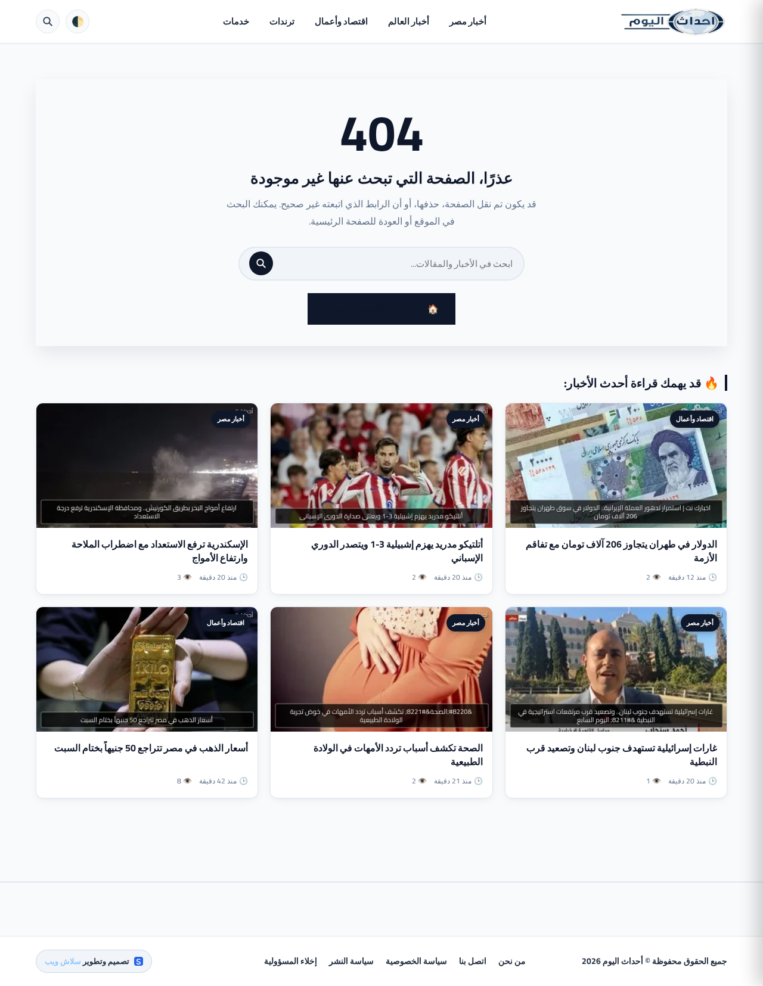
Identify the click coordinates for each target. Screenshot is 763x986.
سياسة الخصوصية (416, 961)
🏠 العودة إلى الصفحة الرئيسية (381, 309)
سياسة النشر (351, 961)
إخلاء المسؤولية (290, 961)
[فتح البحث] (48, 21)
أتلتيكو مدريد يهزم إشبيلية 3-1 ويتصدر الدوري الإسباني (397, 551)
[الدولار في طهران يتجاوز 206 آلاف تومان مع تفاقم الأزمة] (616, 465)
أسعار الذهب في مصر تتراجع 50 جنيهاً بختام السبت (151, 748)
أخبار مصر (467, 21)
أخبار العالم (408, 21)
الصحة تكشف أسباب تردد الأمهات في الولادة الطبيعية (398, 754)
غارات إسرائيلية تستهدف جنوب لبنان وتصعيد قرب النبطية (621, 754)
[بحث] (261, 263)
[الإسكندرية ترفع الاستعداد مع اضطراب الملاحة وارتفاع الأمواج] (147, 465)
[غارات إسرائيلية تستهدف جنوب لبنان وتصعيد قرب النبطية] (616, 669)
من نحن (512, 961)
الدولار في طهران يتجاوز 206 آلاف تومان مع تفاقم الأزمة (621, 551)
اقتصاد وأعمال (341, 21)
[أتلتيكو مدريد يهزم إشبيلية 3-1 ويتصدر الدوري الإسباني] (381, 465)
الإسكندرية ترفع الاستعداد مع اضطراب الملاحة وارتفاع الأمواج (160, 551)
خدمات (236, 21)
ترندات (281, 21)
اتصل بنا (472, 961)
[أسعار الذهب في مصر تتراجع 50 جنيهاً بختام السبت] (147, 669)
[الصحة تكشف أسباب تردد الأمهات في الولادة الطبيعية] (381, 669)
